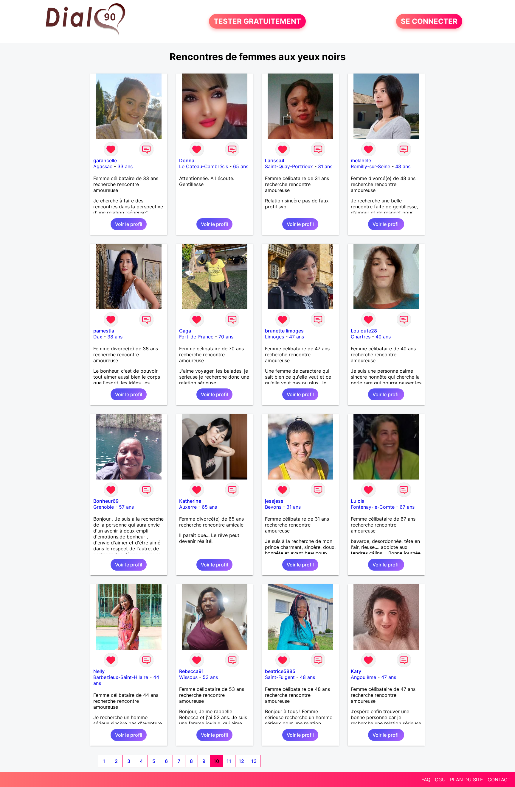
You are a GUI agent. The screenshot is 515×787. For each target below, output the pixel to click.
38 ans (114, 337)
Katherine (190, 501)
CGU (440, 780)
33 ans (125, 166)
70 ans (225, 337)
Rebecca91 (191, 671)
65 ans (240, 166)
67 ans (407, 507)
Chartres (360, 337)
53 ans (210, 677)
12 (241, 761)
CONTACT (499, 780)
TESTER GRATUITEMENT (257, 21)
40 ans (383, 337)
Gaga (185, 331)
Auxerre (188, 507)
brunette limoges (284, 331)
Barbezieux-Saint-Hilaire (120, 677)
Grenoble (103, 507)
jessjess (274, 501)
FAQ (425, 780)
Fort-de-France (196, 337)
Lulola (357, 501)
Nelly (99, 671)
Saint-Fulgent (280, 677)
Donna (186, 160)
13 (254, 761)
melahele (361, 160)
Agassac (102, 166)
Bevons (273, 507)
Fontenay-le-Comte (373, 507)
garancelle (105, 160)
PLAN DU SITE (466, 780)
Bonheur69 (106, 501)
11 (229, 761)
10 (216, 761)
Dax (97, 337)
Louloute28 (364, 331)
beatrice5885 (280, 671)
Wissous (188, 677)
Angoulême (363, 677)
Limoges (274, 337)
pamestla (103, 331)
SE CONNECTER (429, 21)
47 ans (296, 337)
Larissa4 (274, 160)
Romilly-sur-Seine (370, 166)
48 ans (402, 166)
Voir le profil (128, 224)
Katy (356, 671)
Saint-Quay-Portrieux (289, 166)
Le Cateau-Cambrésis (203, 166)
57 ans (126, 507)
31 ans (325, 166)
